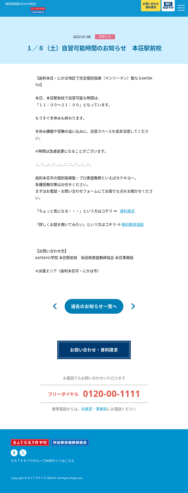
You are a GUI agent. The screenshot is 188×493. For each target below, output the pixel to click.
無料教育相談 (133, 224)
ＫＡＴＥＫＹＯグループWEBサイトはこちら (42, 461)
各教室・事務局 (94, 408)
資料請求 (127, 210)
